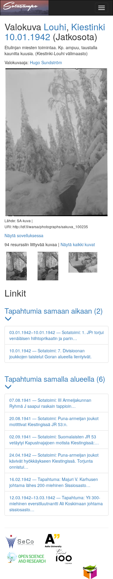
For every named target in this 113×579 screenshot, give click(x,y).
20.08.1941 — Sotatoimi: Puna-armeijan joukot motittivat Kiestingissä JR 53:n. (54, 421)
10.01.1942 (27, 36)
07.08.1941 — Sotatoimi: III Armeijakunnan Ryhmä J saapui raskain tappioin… (50, 403)
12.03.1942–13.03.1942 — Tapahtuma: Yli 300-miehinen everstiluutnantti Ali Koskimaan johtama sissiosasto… (56, 503)
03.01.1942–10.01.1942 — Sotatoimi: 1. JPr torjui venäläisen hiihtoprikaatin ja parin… (56, 335)
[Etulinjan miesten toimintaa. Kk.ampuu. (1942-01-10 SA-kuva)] (20, 279)
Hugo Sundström (46, 62)
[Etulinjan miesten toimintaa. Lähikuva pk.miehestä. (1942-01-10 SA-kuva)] (82, 279)
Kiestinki (88, 26)
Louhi (55, 26)
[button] (56, 315)
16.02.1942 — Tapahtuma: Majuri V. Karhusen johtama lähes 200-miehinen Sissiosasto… (53, 482)
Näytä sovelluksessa (24, 235)
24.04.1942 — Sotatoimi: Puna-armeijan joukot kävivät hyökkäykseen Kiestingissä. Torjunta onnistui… (54, 461)
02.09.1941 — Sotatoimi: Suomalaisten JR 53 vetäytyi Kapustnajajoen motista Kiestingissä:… (54, 440)
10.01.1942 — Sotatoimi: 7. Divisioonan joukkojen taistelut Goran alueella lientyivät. (50, 354)
